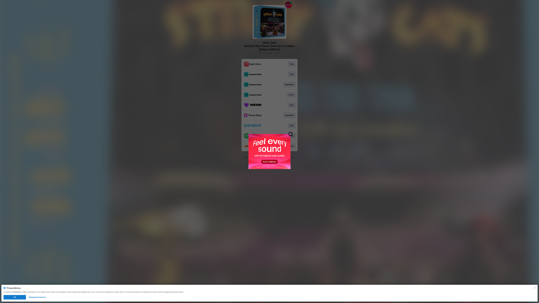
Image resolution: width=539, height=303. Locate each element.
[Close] (534, 287)
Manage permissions (37, 297)
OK (15, 297)
